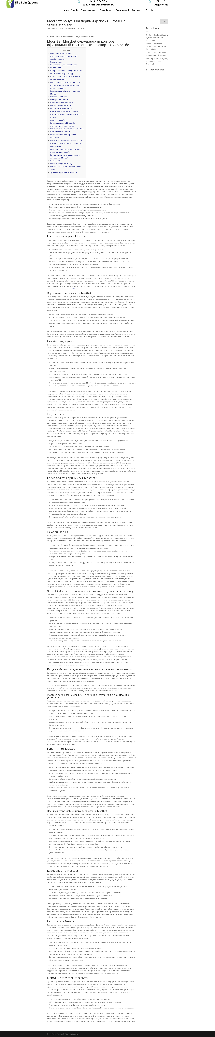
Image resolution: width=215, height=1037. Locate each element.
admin (51, 28)
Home (66, 10)
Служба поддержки (57, 59)
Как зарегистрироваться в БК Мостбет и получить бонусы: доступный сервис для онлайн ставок (66, 143)
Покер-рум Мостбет (58, 120)
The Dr (74, 10)
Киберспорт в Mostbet (58, 97)
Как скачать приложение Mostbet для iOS (66, 149)
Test (147, 31)
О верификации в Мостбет (60, 152)
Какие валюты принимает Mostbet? (63, 65)
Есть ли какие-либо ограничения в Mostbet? (67, 129)
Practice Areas (87, 10)
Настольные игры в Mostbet (61, 53)
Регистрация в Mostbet (59, 100)
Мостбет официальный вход (61, 164)
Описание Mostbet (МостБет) (61, 103)
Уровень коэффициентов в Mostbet (63, 172)
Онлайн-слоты (55, 161)
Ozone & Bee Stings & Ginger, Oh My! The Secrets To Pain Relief (156, 46)
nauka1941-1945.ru (70, 289)
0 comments (81, 28)
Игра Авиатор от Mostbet (60, 132)
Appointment (122, 10)
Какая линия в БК (56, 68)
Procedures (105, 10)
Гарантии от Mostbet (58, 88)
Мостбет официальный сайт (61, 105)
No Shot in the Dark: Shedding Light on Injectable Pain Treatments (157, 37)
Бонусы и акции (56, 62)
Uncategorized (70, 28)
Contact (136, 10)
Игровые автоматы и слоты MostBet (64, 56)
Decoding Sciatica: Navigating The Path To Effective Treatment (157, 61)
